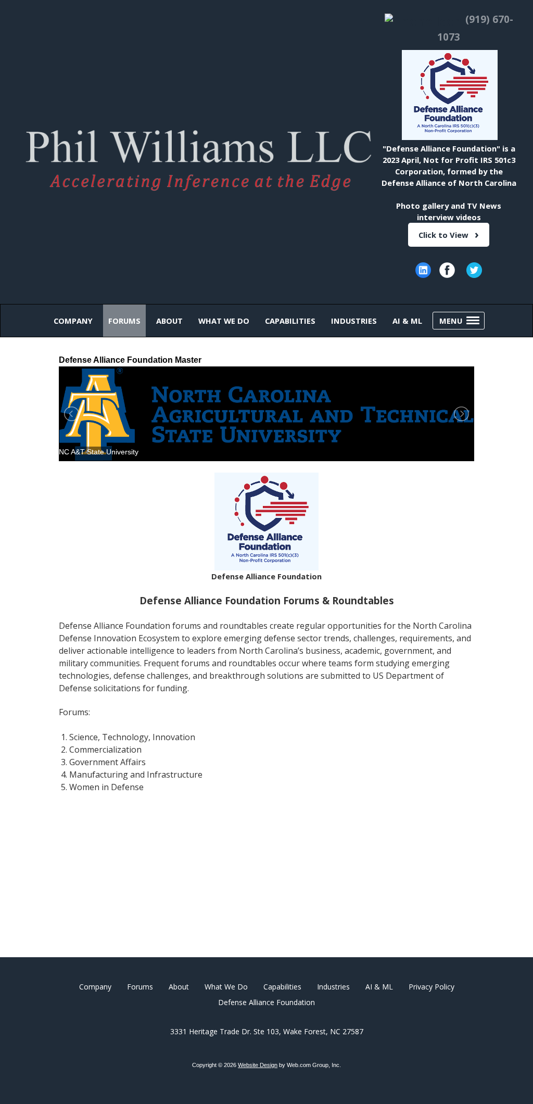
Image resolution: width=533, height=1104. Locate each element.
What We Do (226, 987)
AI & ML (379, 987)
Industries (333, 987)
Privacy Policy (431, 987)
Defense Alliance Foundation (266, 1002)
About (179, 987)
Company (95, 987)
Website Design (257, 1065)
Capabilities (282, 987)
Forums (140, 987)
